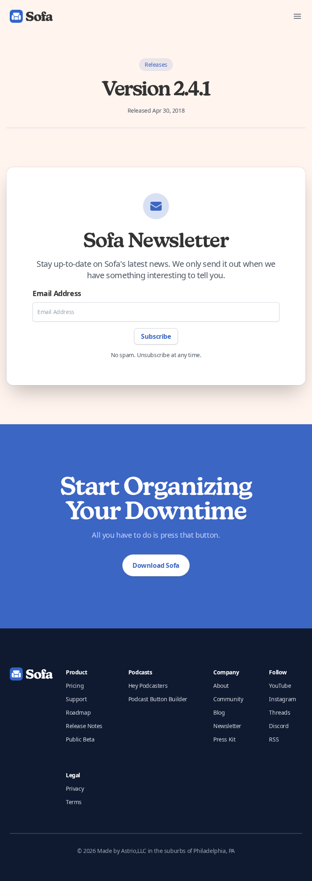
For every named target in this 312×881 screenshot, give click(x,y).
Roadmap (78, 712)
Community (228, 699)
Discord (278, 726)
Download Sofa (156, 565)
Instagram (282, 699)
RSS (274, 739)
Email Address (56, 293)
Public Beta (80, 739)
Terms (74, 802)
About (221, 685)
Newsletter (227, 726)
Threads (279, 712)
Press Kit (224, 739)
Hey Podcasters (147, 685)
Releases (156, 64)
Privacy (75, 788)
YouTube (280, 685)
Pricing (75, 685)
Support (76, 699)
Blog (219, 712)
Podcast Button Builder (157, 699)
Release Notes (84, 726)
